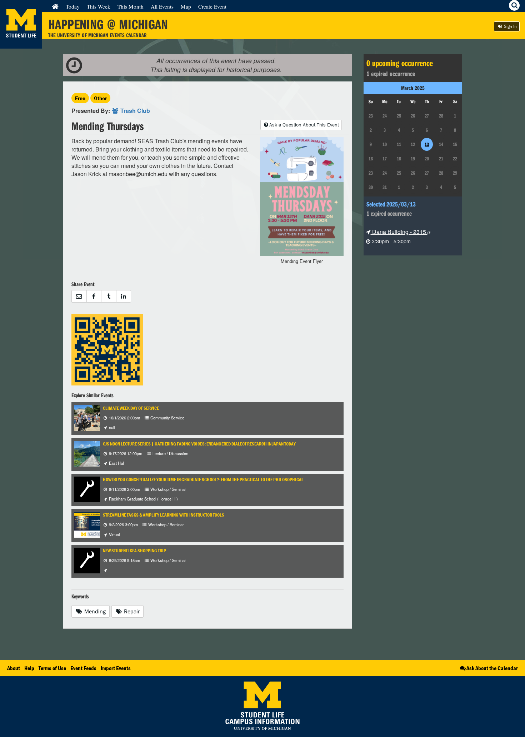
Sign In (510, 26)
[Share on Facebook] (93, 296)
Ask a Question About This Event (304, 124)
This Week (98, 6)
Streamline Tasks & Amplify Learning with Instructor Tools (163, 515)
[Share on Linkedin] (123, 296)
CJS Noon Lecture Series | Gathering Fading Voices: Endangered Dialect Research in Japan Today (199, 444)
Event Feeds (83, 668)
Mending (94, 611)
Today (73, 6)
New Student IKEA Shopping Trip (134, 551)
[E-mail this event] (78, 296)
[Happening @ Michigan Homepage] (21, 44)
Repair (131, 611)
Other (100, 98)
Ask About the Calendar (492, 668)
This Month (131, 6)
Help (29, 668)
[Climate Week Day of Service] (91, 417)
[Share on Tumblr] (108, 296)
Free (80, 98)
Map (186, 6)
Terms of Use (52, 668)
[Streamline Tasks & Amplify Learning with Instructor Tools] (93, 524)
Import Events (116, 668)
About (13, 668)
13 (427, 144)
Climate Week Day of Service (131, 408)
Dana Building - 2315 (399, 232)
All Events (162, 6)
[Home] (55, 6)
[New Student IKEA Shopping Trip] (87, 560)
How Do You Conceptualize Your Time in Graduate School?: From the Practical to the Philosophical (203, 480)
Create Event (212, 6)
